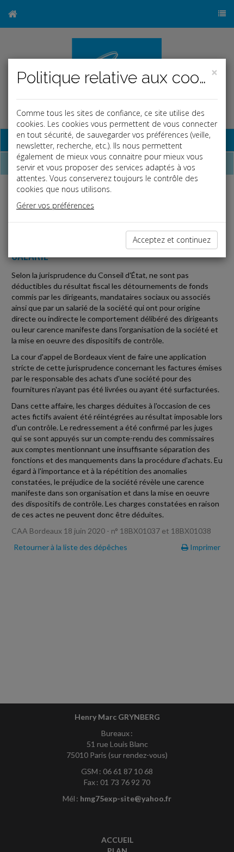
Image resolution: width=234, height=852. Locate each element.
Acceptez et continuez (172, 239)
